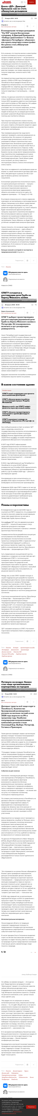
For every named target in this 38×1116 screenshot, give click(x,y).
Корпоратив (14, 1073)
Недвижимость (23, 1077)
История (15, 648)
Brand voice (14, 1079)
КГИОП (4, 435)
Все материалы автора (8, 27)
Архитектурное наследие (28, 648)
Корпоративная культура (9, 1075)
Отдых (20, 1075)
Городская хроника (7, 656)
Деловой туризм (17, 1071)
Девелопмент (15, 650)
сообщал (7, 522)
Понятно (31, 1107)
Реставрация (5, 650)
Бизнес (32, 1077)
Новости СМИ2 (6, 285)
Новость (8, 267)
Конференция (5, 1079)
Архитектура (25, 650)
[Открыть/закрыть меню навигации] (22, 2)
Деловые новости (6, 652)
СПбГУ (14, 437)
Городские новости (21, 654)
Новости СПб (17, 652)
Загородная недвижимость (9, 1077)
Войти (31, 2)
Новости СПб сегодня (8, 654)
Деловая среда (5, 1073)
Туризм (26, 1071)
